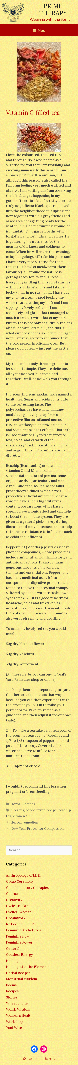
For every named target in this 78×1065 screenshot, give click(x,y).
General (12, 948)
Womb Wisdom (18, 1009)
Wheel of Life (17, 1003)
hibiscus (17, 810)
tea (8, 816)
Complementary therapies (27, 887)
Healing (12, 961)
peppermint (35, 810)
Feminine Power (19, 942)
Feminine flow (17, 936)
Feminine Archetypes (23, 930)
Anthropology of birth (23, 875)
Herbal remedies (24, 822)
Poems (11, 985)
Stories (11, 997)
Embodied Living (20, 924)
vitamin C (20, 816)
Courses (12, 893)
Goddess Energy (19, 954)
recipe (51, 810)
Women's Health (19, 1015)
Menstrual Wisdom (21, 979)
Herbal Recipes (23, 804)
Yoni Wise (14, 1027)
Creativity (14, 900)
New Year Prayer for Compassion (37, 828)
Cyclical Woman (19, 912)
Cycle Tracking (18, 906)
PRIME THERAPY (53, 9)
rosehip (64, 810)
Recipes (12, 991)
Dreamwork (15, 918)
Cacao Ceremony (20, 881)
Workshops (15, 1021)
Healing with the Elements (27, 967)
